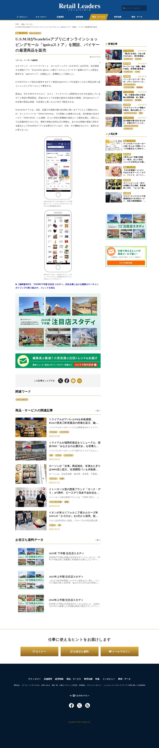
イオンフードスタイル (131, 126)
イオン (52, 525)
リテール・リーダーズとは (30, 685)
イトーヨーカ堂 (55, 502)
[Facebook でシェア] (66, 380)
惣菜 (66, 502)
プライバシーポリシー (94, 685)
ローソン (53, 478)
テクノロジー (41, 17)
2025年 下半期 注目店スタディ (66, 553)
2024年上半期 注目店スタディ (66, 600)
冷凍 (61, 478)
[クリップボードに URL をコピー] (79, 380)
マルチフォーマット (130, 113)
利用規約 (82, 685)
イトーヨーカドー (129, 84)
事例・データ (137, 17)
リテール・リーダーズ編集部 (26, 60)
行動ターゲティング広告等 (68, 685)
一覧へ (98, 411)
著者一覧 (55, 685)
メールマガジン (121, 651)
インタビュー (22, 17)
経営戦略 (79, 17)
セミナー (41, 651)
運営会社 (17, 685)
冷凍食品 (139, 87)
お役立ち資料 (81, 651)
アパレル (53, 432)
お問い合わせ (45, 685)
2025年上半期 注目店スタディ (66, 576)
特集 (97, 679)
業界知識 (117, 17)
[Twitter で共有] (60, 380)
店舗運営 (60, 17)
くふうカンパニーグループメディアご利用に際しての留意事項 (124, 685)
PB (51, 455)
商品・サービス (98, 17)
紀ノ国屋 (138, 100)
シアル (137, 71)
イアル (58, 455)
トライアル (64, 432)
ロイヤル (138, 59)
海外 (140, 113)
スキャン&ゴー (35, 33)
